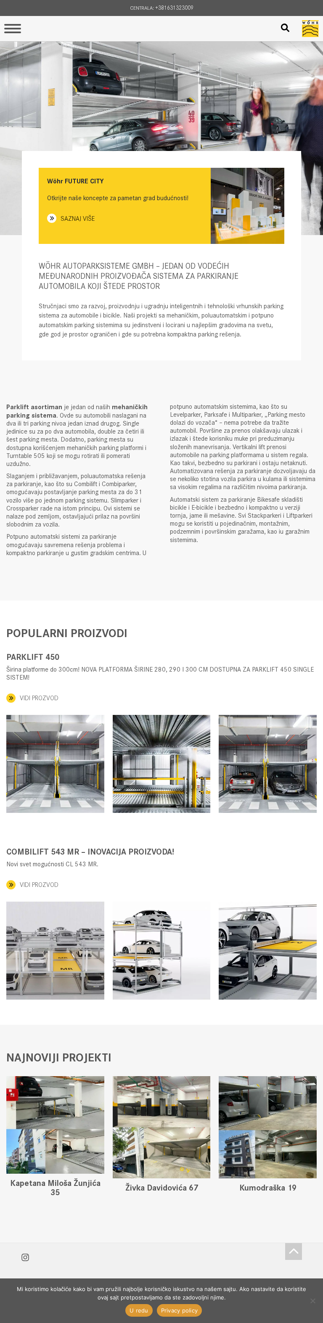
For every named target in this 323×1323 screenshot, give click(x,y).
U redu (139, 1310)
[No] (312, 1301)
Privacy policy (179, 1310)
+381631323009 (174, 7)
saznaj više (78, 218)
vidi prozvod (39, 698)
